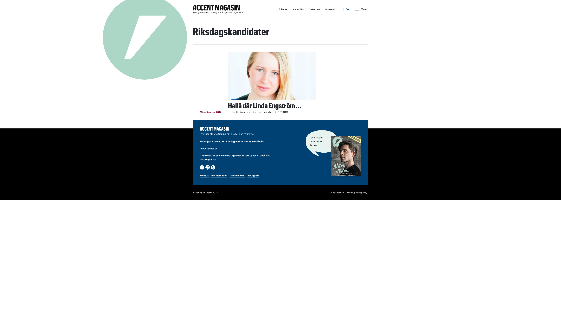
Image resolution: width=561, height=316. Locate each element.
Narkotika (298, 9)
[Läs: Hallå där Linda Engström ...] (272, 76)
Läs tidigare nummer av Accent (316, 141)
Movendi (330, 9)
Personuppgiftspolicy (357, 192)
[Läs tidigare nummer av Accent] (346, 156)
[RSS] (213, 167)
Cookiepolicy (337, 192)
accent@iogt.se (208, 148)
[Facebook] (202, 167)
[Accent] (214, 129)
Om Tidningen (219, 175)
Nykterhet (314, 9)
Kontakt (204, 175)
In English (253, 175)
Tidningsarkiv (237, 175)
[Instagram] (207, 167)
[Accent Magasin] (216, 8)
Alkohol (283, 9)
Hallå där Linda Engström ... (264, 105)
